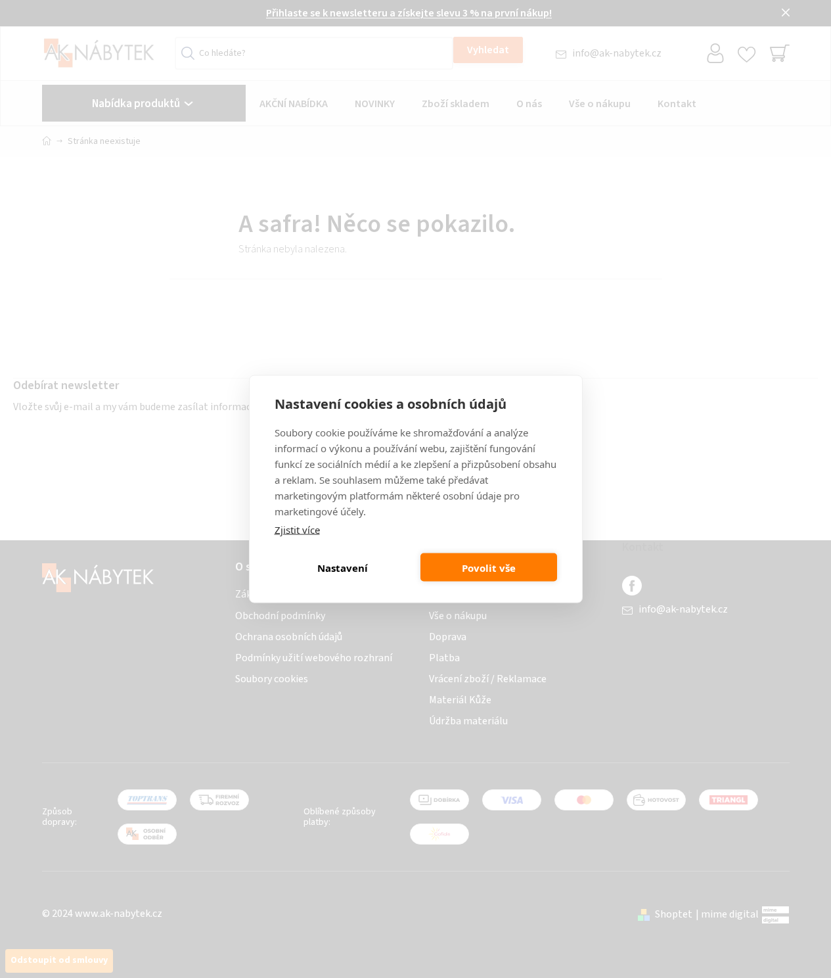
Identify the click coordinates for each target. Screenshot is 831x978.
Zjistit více (297, 529)
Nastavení (342, 567)
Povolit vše (489, 567)
